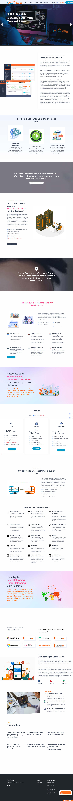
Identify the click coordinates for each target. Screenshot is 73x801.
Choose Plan (11, 449)
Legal (38, 784)
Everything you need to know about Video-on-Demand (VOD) (36, 745)
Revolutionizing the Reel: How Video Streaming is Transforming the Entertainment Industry (56, 747)
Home (25, 2)
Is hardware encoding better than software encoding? (35, 733)
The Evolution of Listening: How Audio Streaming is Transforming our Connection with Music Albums (16, 735)
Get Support (39, 782)
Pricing (36, 2)
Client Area (62, 2)
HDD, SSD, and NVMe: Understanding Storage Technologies (13, 746)
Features (30, 2)
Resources (54, 2)
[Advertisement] (32, 766)
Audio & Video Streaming (45, 2)
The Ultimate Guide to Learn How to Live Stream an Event (55, 733)
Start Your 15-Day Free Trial (36, 182)
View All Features (11, 244)
